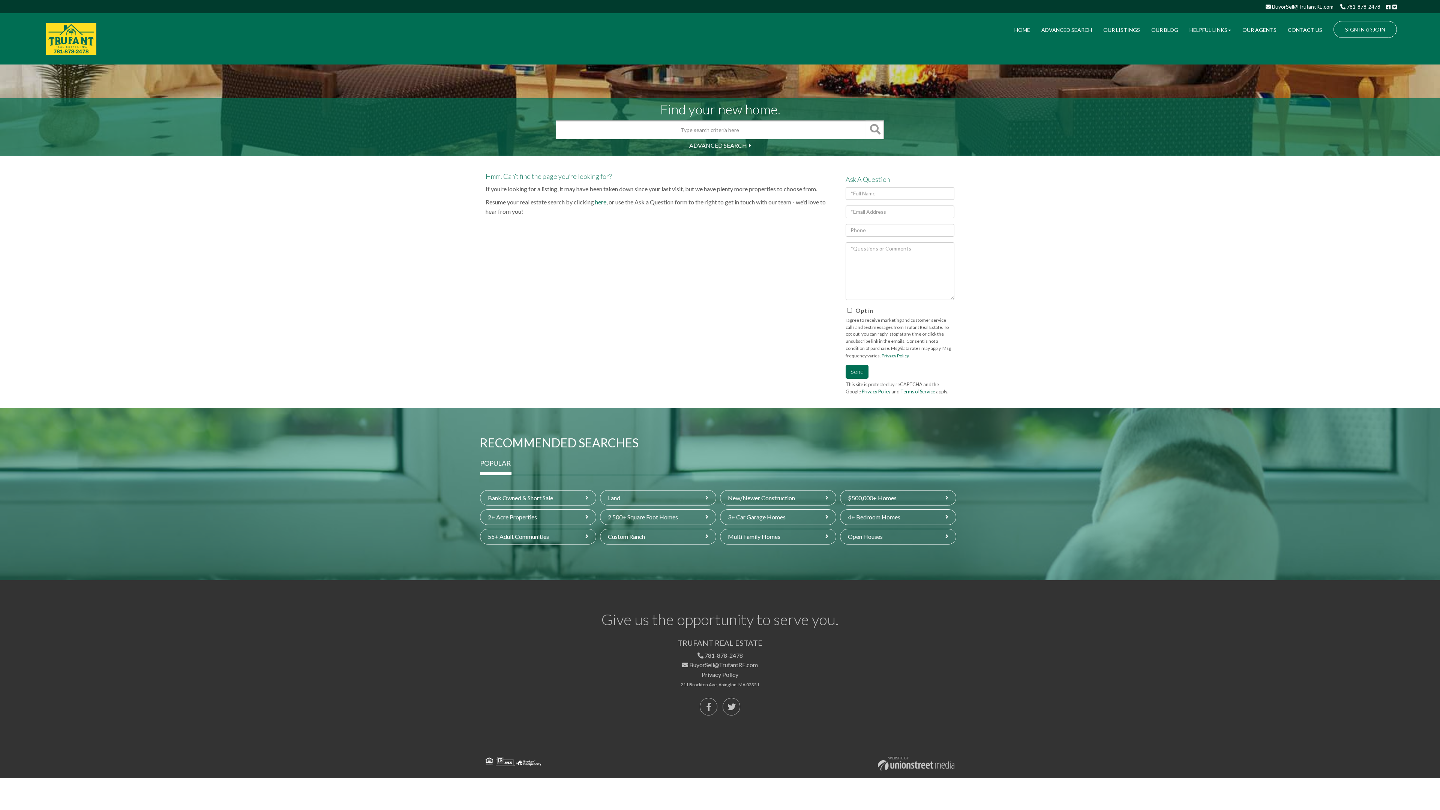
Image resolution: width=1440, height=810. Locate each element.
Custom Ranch (626, 536)
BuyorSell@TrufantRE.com (1302, 6)
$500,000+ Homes (872, 497)
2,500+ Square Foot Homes (643, 516)
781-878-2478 (1363, 6)
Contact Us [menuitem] (1305, 30)
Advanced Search (718, 145)
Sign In (1355, 29)
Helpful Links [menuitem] (1208, 30)
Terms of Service (917, 391)
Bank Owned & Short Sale (520, 497)
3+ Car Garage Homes (757, 516)
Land (614, 497)
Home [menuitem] (1022, 30)
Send (857, 371)
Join (1379, 29)
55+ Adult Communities (518, 536)
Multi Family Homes (754, 536)
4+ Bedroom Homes (874, 516)
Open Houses (865, 536)
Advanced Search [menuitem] (1066, 30)
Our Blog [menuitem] (1164, 30)
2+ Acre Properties (512, 516)
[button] (875, 129)
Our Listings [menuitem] (1121, 30)
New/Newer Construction (761, 497)
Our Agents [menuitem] (1259, 30)
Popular (495, 463)
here (600, 202)
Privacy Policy (895, 355)
